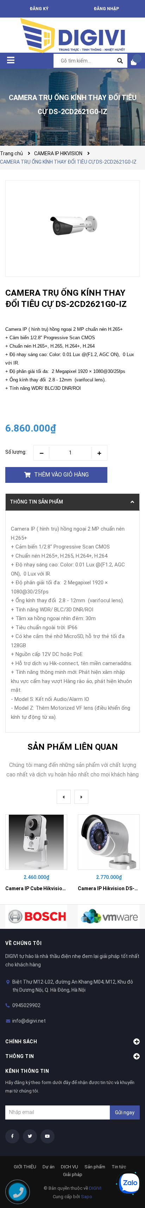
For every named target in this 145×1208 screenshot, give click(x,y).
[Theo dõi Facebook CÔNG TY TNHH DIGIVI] (12, 1136)
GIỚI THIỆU (25, 1166)
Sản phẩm (94, 1166)
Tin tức (119, 1166)
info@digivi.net (29, 1021)
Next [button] (81, 797)
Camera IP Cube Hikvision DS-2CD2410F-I (53, 888)
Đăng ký (39, 8)
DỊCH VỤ (69, 1166)
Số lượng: (15, 452)
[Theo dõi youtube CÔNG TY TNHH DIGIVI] (47, 1136)
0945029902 (26, 1005)
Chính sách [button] (21, 1041)
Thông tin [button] (19, 1056)
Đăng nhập (106, 8)
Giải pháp (72, 1174)
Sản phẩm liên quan (72, 747)
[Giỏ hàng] (136, 62)
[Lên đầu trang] (125, 1160)
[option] (36, 854)
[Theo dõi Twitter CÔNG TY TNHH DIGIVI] (30, 1136)
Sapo (86, 1196)
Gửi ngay (124, 1112)
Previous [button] (64, 797)
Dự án (49, 1166)
